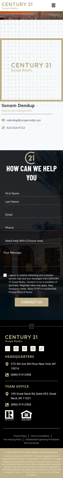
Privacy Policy (16, 292)
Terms (29, 292)
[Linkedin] (32, 348)
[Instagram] (7, 348)
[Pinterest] (24, 348)
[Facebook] (15, 348)
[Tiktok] (41, 348)
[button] (53, 5)
